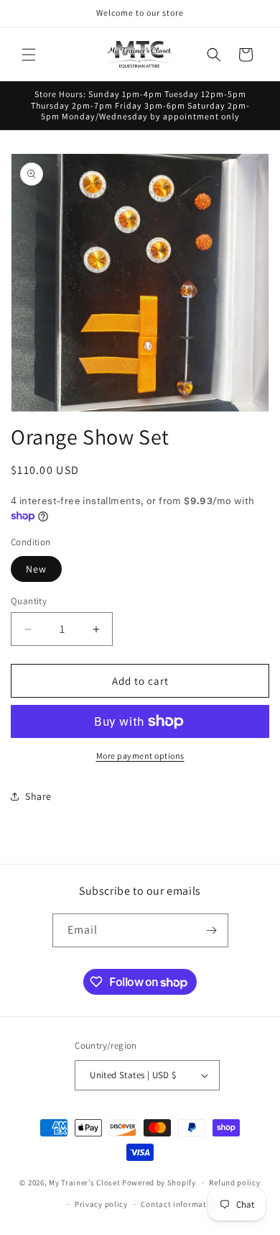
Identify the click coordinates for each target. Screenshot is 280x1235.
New (36, 568)
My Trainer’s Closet (84, 1182)
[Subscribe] (212, 930)
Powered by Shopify (159, 1182)
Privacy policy (101, 1204)
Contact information (179, 1204)
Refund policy (234, 1182)
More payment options (140, 755)
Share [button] (38, 796)
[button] (29, 54)
